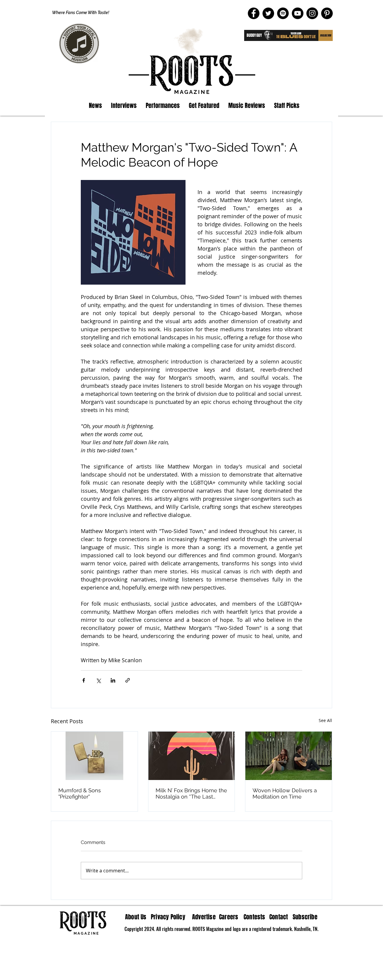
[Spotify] (283, 13)
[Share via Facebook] (83, 680)
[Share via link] (127, 680)
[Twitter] (268, 13)
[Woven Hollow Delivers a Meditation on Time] (288, 756)
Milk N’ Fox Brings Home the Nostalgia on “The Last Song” (191, 793)
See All (325, 720)
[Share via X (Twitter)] (98, 680)
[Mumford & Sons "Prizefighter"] (94, 756)
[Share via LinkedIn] (113, 680)
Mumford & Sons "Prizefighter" (79, 793)
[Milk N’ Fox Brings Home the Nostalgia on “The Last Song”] (191, 756)
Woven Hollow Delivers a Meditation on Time (285, 793)
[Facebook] (253, 13)
